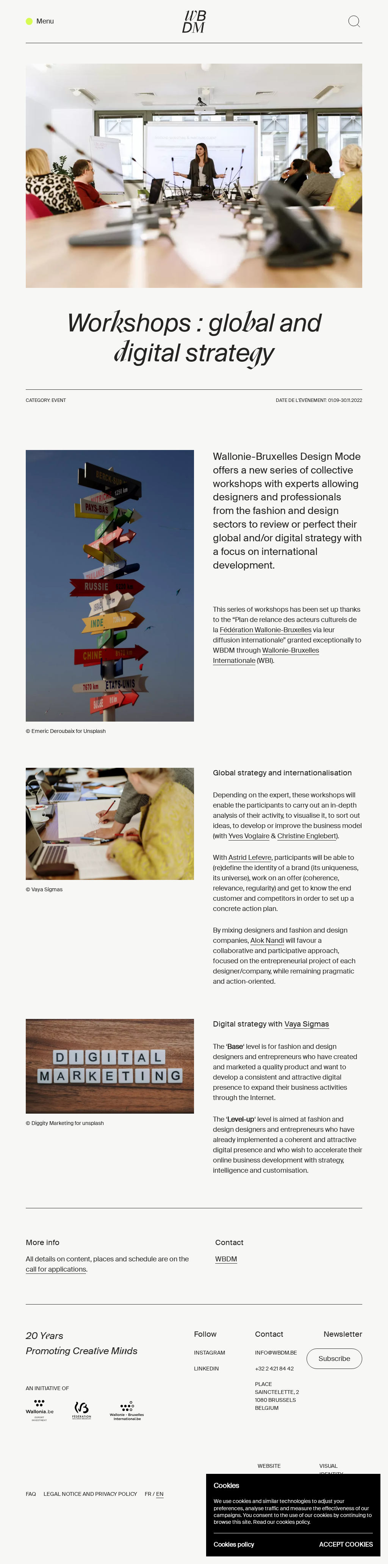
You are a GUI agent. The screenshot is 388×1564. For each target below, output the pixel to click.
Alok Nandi (267, 940)
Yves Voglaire (248, 836)
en (160, 1494)
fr (148, 1494)
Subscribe (334, 1358)
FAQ (31, 1494)
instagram (209, 1352)
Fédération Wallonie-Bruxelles (265, 629)
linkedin (206, 1368)
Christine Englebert (306, 836)
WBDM (226, 1259)
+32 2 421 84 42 (274, 1368)
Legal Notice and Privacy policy (90, 1494)
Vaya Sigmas (307, 1024)
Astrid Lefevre (249, 857)
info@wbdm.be (276, 1352)
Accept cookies (346, 1544)
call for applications (56, 1269)
